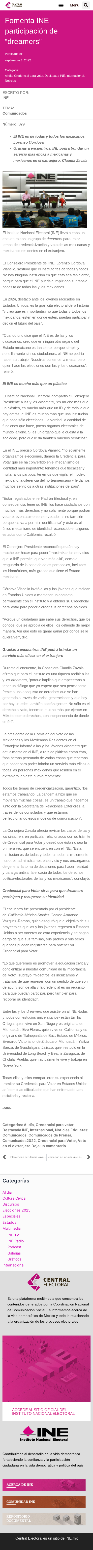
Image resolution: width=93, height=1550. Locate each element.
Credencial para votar (28, 76)
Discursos (10, 1204)
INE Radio (15, 1241)
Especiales (11, 1216)
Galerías (14, 1253)
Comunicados (14, 1135)
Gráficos (14, 1259)
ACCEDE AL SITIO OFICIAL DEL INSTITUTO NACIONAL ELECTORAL (43, 1412)
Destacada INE (55, 76)
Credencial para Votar (57, 1140)
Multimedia (11, 1228)
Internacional (75, 76)
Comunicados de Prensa (50, 1135)
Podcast (14, 1247)
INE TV (13, 1235)
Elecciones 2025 (16, 1210)
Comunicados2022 (19, 1140)
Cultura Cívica (14, 1198)
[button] (61, 5)
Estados (9, 1222)
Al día (9, 76)
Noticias (10, 81)
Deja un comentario (48, 1146)
